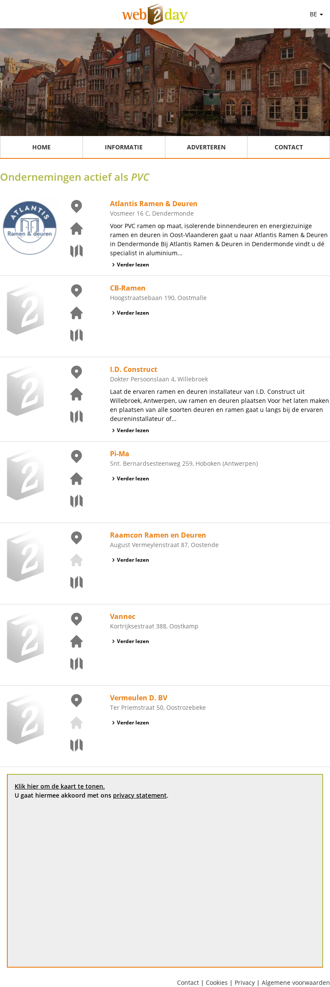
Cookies (217, 982)
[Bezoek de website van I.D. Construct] (71, 394)
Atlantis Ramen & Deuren (154, 203)
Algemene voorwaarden (296, 982)
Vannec (122, 616)
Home (41, 147)
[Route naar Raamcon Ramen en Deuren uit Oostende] (71, 582)
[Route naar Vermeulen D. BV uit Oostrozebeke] (71, 745)
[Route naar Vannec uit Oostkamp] (71, 663)
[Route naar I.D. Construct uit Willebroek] (71, 416)
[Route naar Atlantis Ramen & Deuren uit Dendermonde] (71, 251)
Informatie (124, 147)
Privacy (245, 982)
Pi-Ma (119, 453)
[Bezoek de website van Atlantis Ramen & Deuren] (71, 228)
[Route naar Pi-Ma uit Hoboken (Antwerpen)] (71, 501)
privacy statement (140, 795)
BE (314, 14)
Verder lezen (133, 264)
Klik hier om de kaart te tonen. (60, 786)
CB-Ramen (128, 288)
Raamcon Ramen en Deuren (158, 535)
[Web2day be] (155, 14)
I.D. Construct (133, 369)
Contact (289, 147)
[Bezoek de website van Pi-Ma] (71, 478)
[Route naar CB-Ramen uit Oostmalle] (71, 335)
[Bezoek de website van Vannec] (71, 641)
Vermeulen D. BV (138, 697)
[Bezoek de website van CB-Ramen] (71, 313)
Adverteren (206, 147)
